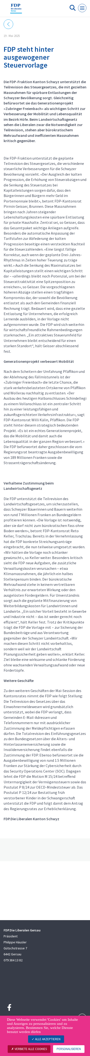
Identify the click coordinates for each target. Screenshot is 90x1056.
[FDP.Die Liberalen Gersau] (16, 10)
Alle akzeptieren (47, 1039)
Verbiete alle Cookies (30, 1049)
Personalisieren (69, 1049)
